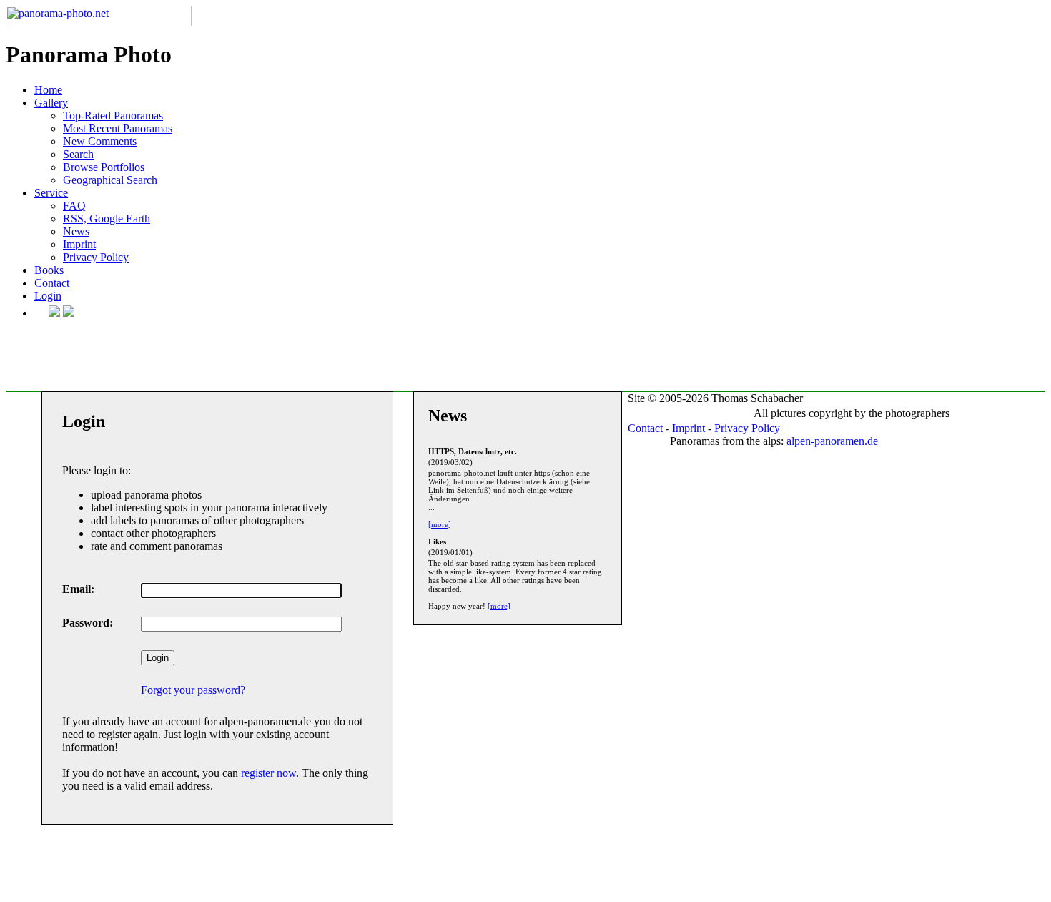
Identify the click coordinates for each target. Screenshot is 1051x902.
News (76, 231)
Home (48, 90)
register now (268, 773)
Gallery (51, 103)
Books (49, 270)
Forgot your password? (193, 690)
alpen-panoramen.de (832, 441)
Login (47, 296)
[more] (439, 524)
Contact (51, 283)
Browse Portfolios (103, 167)
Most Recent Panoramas (117, 128)
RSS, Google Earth (106, 218)
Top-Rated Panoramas (113, 115)
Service (51, 193)
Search (78, 154)
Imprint (79, 244)
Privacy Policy (96, 257)
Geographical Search (110, 180)
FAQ (74, 206)
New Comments (100, 141)
